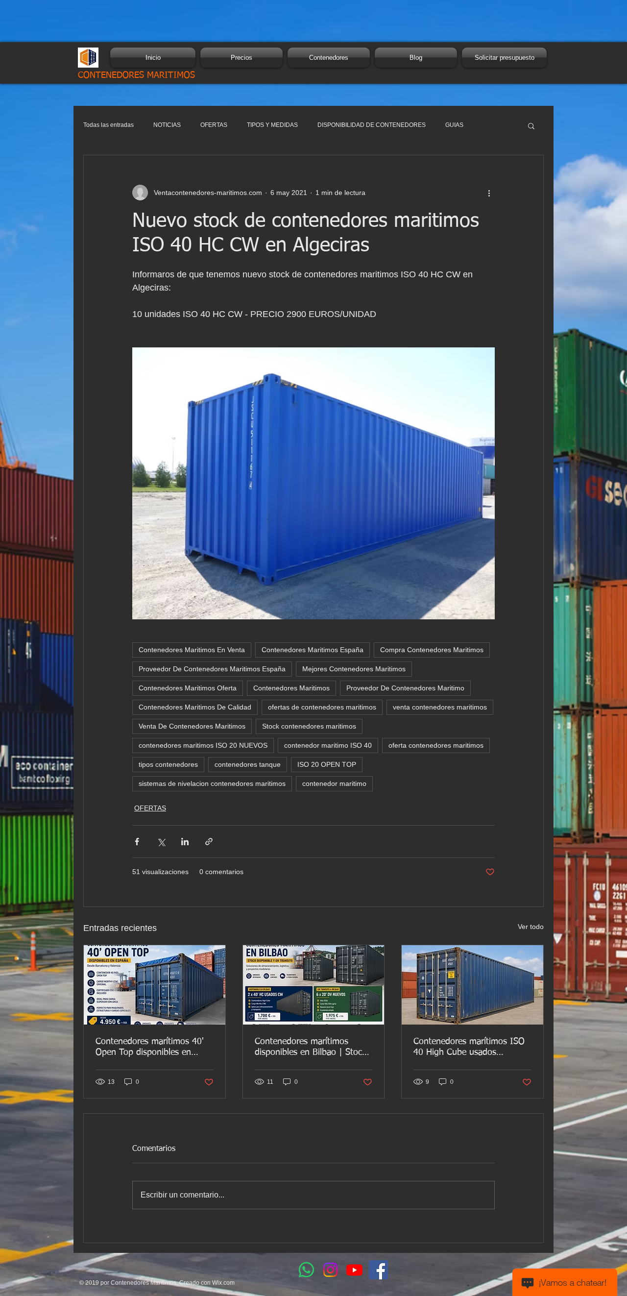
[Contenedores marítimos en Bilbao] (314, 985)
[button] (531, 125)
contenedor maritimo (334, 783)
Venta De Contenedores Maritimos (192, 726)
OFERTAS (213, 125)
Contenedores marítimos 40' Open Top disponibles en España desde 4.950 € (150, 1047)
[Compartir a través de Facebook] (137, 841)
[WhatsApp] (306, 1269)
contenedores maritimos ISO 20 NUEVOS (203, 745)
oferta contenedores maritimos (435, 745)
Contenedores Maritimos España (312, 650)
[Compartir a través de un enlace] (209, 841)
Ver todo (531, 926)
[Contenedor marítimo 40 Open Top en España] (154, 985)
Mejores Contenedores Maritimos (354, 669)
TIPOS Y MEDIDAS (272, 125)
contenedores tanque (248, 764)
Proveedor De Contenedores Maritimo (405, 688)
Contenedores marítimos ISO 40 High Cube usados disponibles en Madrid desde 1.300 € (469, 1047)
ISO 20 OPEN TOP (326, 764)
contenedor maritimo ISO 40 (328, 745)
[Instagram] (330, 1269)
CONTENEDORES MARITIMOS (136, 75)
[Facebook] (378, 1269)
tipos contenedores (168, 764)
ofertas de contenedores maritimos (322, 707)
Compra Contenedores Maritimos (431, 650)
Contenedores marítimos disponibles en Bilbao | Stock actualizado (310, 1047)
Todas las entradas (108, 125)
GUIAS (454, 125)
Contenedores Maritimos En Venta (192, 650)
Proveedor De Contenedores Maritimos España (212, 669)
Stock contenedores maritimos (309, 726)
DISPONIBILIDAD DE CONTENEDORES (371, 125)
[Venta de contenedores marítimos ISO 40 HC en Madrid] (472, 985)
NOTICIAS (167, 125)
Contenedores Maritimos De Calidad (195, 707)
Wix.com (223, 1282)
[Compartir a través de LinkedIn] (185, 841)
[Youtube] (354, 1269)
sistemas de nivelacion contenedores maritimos (212, 783)
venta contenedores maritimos (440, 707)
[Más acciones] (489, 192)
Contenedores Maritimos (291, 688)
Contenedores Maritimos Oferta (188, 688)
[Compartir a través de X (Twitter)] (161, 841)
